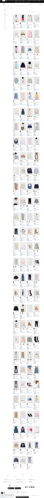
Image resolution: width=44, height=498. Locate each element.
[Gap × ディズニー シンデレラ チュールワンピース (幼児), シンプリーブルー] (27, 100)
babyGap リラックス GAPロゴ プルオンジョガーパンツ (30, 147)
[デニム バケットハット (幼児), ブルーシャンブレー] (27, 403)
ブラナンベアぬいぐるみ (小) (29, 330)
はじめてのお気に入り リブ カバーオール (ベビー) (16, 405)
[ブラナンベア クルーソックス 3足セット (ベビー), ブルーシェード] (23, 205)
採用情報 (35, 495)
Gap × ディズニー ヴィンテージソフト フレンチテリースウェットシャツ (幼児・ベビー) (16, 345)
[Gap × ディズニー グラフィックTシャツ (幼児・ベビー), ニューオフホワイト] (20, 236)
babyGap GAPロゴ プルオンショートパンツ (22, 421)
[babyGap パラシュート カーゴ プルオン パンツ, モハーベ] (13, 419)
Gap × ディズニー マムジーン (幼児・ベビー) (30, 466)
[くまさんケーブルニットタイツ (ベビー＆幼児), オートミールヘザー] (27, 116)
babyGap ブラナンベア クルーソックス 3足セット (36, 345)
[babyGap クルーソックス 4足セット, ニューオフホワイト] (27, 434)
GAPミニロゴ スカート (29, 314)
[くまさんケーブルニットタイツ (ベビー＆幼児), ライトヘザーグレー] (28, 116)
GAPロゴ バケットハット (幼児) (15, 283)
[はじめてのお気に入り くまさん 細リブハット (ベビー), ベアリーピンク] (22, 38)
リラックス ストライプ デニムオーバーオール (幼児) (30, 451)
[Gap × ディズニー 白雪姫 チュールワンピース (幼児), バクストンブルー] (13, 23)
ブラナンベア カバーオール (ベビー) (23, 86)
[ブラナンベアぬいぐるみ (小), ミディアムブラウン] (27, 328)
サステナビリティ (29, 495)
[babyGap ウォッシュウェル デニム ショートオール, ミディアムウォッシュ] (13, 434)
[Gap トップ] (3, 4)
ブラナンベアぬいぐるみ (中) (29, 237)
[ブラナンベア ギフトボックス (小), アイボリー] (13, 38)
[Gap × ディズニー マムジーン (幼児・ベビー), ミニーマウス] (27, 464)
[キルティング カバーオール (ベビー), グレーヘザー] (20, 54)
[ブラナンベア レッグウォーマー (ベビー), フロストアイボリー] (20, 100)
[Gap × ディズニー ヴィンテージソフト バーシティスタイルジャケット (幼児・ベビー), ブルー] (20, 434)
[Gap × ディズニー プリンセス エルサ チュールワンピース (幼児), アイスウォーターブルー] (13, 69)
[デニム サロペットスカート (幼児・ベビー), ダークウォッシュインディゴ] (20, 116)
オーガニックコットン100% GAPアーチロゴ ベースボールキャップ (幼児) (23, 390)
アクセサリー (31, 476)
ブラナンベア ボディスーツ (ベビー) (30, 71)
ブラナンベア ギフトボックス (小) (16, 40)
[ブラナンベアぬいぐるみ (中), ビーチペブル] (27, 236)
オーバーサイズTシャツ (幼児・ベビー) (36, 390)
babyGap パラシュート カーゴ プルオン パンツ (16, 421)
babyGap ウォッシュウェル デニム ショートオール (16, 435)
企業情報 (33, 495)
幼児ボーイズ (16, 476)
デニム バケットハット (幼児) (29, 405)
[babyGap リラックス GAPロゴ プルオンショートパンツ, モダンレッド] (29, 85)
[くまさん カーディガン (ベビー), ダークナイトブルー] (37, 54)
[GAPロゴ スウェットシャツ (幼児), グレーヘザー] (13, 205)
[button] (40, 0)
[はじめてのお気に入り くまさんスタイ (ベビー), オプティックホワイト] (27, 221)
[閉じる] (12, 493)
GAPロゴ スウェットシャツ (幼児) (16, 207)
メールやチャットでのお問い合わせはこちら (8, 482)
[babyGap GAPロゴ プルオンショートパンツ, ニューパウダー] (20, 419)
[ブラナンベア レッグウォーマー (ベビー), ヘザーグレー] (21, 100)
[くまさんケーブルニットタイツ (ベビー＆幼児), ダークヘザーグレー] (31, 116)
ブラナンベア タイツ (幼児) (36, 222)
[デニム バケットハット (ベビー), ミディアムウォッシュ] (27, 54)
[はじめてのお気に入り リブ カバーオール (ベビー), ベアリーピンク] (13, 403)
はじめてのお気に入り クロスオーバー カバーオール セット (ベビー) (36, 40)
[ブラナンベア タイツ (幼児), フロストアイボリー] (14, 160)
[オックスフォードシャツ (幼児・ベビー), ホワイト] (35, 175)
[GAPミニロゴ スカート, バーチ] (20, 191)
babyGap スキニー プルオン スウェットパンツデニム (36, 451)
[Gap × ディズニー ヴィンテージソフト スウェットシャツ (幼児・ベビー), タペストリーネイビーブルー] (20, 449)
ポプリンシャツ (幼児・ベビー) (36, 207)
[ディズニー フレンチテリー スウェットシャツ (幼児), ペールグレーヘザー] (20, 175)
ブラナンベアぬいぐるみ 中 (36, 314)
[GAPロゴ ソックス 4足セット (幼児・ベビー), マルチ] (27, 297)
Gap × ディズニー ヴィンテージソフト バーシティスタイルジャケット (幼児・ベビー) (23, 436)
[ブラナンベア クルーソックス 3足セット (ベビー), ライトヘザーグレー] (21, 205)
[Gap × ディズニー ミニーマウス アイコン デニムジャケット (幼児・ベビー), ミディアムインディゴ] (13, 464)
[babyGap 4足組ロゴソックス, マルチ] (27, 389)
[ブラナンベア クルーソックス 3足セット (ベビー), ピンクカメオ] (22, 205)
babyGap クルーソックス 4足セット (30, 435)
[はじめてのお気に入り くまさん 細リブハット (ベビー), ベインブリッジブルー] (21, 38)
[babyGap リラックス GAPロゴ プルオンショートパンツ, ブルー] (28, 85)
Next (32, 116)
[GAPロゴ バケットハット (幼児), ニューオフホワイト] (20, 403)
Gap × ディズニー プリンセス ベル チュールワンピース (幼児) (36, 102)
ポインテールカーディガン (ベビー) (23, 375)
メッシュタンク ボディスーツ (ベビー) (16, 252)
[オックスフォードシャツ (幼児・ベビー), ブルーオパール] (21, 313)
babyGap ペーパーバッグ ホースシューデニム (15, 102)
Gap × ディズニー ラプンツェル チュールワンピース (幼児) (16, 55)
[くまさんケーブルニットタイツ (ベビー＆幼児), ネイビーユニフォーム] (29, 116)
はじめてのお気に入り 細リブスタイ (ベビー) (36, 117)
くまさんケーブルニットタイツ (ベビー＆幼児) (29, 117)
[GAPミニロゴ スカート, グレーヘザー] (22, 191)
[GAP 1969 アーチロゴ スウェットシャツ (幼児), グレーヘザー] (28, 175)
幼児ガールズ (8, 476)
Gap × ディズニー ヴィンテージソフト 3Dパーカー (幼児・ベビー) (30, 24)
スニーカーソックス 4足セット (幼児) (29, 421)
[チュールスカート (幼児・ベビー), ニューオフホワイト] (13, 116)
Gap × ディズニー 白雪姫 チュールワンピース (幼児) (16, 24)
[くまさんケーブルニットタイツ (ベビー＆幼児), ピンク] (27, 374)
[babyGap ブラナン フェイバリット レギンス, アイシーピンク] (14, 266)
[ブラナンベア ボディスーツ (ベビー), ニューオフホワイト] (28, 69)
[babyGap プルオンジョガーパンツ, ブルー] (20, 131)
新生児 (23, 476)
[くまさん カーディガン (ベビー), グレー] (35, 54)
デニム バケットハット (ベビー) (29, 55)
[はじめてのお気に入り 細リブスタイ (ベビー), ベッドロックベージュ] (28, 191)
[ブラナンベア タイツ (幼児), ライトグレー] (13, 160)
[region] (6, 495)
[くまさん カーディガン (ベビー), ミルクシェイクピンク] (36, 54)
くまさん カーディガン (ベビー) (36, 55)
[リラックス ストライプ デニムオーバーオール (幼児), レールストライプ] (27, 449)
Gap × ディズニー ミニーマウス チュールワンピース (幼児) (23, 24)
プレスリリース (38, 495)
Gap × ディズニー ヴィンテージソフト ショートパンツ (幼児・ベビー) (23, 252)
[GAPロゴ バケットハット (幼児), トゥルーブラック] (13, 282)
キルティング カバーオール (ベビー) (23, 55)
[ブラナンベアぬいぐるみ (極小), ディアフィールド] (13, 297)
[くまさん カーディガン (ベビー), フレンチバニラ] (23, 69)
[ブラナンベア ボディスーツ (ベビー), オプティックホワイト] (27, 69)
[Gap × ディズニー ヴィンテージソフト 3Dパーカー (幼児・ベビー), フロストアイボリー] (27, 23)
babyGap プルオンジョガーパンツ (23, 132)
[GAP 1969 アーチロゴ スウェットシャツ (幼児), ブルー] (27, 175)
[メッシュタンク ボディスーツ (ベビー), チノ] (28, 266)
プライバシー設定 (17, 495)
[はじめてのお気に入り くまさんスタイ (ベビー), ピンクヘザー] (28, 221)
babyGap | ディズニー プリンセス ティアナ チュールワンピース (36, 405)
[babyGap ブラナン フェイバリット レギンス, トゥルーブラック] (15, 266)
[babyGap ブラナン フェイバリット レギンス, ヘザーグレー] (13, 266)
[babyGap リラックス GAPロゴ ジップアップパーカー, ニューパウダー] (27, 38)
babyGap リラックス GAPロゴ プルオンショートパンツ (30, 86)
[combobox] (34, 4)
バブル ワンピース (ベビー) (36, 24)
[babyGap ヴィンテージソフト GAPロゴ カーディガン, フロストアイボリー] (13, 175)
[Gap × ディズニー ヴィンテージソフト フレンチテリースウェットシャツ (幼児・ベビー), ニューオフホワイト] (13, 344)
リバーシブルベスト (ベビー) (36, 435)
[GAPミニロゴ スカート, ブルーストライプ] (21, 191)
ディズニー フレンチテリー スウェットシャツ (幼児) (23, 177)
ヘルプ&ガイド (34, 0)
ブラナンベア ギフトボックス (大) (36, 71)
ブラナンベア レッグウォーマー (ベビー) (23, 102)
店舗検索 (29, 0)
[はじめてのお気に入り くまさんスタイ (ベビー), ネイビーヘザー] (29, 221)
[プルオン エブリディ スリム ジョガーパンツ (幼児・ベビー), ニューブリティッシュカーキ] (20, 359)
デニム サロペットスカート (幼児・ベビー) (23, 117)
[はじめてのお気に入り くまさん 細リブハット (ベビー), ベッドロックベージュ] (20, 38)
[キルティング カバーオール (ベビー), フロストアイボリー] (21, 54)
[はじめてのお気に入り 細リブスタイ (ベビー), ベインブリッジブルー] (35, 116)
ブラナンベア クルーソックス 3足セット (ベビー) (23, 207)
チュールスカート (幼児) (36, 420)
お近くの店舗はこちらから (31, 482)
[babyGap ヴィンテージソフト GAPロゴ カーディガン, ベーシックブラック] (14, 175)
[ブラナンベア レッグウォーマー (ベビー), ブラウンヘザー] (22, 100)
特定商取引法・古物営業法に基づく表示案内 (23, 495)
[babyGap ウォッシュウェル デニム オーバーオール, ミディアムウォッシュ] (20, 282)
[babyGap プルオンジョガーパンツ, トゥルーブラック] (27, 205)
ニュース (32, 0)
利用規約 (13, 495)
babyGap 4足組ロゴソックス (29, 390)
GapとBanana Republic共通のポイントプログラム (21, 482)
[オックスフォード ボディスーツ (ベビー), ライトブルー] (13, 85)
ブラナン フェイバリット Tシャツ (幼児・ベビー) (23, 147)
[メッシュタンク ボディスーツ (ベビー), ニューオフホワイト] (27, 266)
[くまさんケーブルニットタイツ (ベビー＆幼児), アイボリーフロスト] (30, 116)
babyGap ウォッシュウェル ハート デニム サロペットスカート (36, 376)
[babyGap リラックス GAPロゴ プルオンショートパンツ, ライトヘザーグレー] (27, 85)
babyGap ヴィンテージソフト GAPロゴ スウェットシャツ (36, 361)
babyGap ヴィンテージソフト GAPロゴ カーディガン (16, 177)
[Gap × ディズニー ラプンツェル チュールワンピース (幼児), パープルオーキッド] (13, 54)
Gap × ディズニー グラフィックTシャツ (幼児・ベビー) (23, 237)
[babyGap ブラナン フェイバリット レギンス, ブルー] (27, 282)
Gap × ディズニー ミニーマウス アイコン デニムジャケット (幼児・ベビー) (16, 466)
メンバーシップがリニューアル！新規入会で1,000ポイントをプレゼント (17, 0)
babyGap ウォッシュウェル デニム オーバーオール (23, 283)
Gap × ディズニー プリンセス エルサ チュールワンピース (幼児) (16, 71)
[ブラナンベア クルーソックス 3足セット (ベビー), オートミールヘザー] (20, 205)
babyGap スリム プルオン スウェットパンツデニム (16, 237)
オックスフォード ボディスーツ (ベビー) (16, 86)
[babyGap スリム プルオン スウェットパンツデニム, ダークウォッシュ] (13, 236)
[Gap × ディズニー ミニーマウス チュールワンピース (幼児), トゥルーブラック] (20, 23)
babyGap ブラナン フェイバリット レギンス (16, 268)
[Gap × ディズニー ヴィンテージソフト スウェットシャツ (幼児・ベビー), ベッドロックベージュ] (13, 449)
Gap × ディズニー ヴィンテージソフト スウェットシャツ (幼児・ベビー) (16, 451)
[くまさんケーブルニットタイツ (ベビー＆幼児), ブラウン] (34, 160)
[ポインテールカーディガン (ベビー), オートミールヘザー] (20, 374)
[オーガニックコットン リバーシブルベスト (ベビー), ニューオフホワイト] (27, 160)
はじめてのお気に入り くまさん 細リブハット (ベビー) (23, 40)
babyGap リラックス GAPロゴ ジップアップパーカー (30, 40)
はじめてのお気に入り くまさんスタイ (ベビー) (16, 147)
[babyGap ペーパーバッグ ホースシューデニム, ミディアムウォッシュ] (13, 100)
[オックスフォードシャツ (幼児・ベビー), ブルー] (36, 175)
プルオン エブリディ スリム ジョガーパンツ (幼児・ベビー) (23, 361)
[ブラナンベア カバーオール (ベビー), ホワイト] (21, 85)
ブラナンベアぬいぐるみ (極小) (15, 299)
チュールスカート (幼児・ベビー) (16, 117)
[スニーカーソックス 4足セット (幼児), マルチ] (27, 419)
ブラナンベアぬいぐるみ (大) (36, 237)
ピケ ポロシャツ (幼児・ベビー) (36, 86)
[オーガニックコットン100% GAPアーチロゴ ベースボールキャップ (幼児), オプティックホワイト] (20, 389)
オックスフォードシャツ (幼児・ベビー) (36, 177)
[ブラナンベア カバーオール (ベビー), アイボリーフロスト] (20, 85)
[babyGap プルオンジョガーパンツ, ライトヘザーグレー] (21, 131)
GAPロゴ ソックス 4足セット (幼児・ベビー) (30, 299)
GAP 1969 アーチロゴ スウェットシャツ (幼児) (29, 177)
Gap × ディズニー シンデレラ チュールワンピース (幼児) (30, 102)
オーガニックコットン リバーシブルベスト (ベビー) (30, 162)
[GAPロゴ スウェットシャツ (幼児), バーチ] (14, 205)
